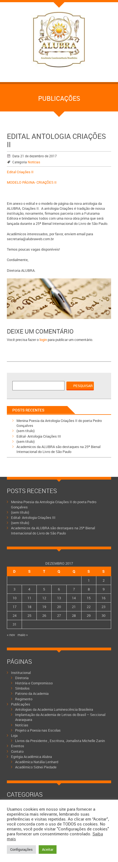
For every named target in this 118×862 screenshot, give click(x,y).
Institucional (21, 672)
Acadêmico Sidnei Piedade (36, 767)
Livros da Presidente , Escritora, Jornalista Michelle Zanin (60, 740)
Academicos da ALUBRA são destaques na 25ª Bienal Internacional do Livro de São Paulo (58, 449)
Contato (17, 751)
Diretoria (22, 677)
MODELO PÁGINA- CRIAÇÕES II (32, 182)
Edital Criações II (20, 171)
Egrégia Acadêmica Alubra (31, 756)
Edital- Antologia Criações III (38, 436)
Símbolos (22, 688)
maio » (23, 634)
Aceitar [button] (47, 849)
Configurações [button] (21, 849)
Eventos (17, 745)
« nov (11, 634)
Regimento (23, 698)
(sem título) (25, 430)
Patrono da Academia (32, 693)
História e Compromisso (34, 683)
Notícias (34, 162)
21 (74, 606)
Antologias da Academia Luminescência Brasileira (54, 709)
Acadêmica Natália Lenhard (36, 761)
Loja (14, 735)
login (43, 339)
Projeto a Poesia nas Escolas (38, 730)
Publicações (20, 704)
